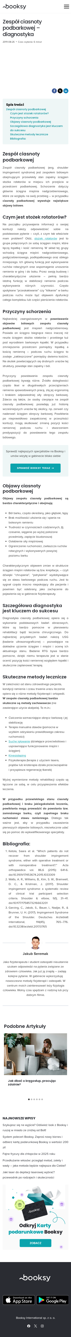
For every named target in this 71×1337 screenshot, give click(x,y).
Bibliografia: (18, 139)
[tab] (29, 1099)
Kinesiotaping (17, 755)
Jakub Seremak (35, 953)
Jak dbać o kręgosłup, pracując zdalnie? (32, 1082)
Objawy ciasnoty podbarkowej (30, 122)
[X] (35, 1326)
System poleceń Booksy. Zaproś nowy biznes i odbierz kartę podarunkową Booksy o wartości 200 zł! (35, 1142)
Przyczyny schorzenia (24, 118)
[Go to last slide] (9, 1065)
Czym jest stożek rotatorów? (29, 113)
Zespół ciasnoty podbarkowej (26, 109)
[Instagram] (42, 1326)
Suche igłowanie (19, 741)
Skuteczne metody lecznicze (29, 134)
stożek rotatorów (45, 238)
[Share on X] (60, 90)
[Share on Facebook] (54, 90)
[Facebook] (29, 1326)
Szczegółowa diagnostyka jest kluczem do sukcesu (36, 128)
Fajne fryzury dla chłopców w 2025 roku (29, 1154)
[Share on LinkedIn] (65, 90)
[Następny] (61, 1065)
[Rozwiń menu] (66, 6)
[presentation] (35, 1054)
